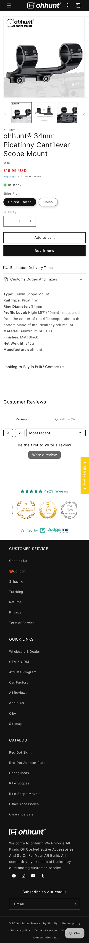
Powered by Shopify (44, 923)
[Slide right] (84, 114)
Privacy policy (20, 930)
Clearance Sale (21, 814)
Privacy (15, 612)
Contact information (46, 937)
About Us (16, 703)
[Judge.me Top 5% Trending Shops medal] (66, 510)
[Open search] (8, 433)
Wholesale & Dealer (24, 651)
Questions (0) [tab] (65, 419)
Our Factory (19, 682)
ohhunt (25, 923)
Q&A (12, 713)
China (48, 202)
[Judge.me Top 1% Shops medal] (44, 510)
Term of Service (22, 623)
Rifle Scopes (19, 783)
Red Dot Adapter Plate (27, 763)
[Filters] (19, 433)
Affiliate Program (22, 672)
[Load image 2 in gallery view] (44, 112)
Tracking (16, 592)
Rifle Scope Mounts (24, 794)
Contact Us (18, 561)
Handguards (19, 773)
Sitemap (15, 724)
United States (19, 202)
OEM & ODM (19, 662)
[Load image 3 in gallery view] (67, 112)
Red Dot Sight (20, 752)
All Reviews (18, 692)
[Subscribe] (75, 904)
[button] (9, 5)
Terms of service (45, 930)
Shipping (8, 176)
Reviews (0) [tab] (24, 419)
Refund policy (71, 923)
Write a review (44, 455)
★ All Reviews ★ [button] (85, 476)
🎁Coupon (17, 571)
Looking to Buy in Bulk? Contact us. (34, 366)
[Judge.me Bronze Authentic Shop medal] (22, 510)
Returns (15, 602)
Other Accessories (24, 804)
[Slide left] (5, 114)
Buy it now (44, 251)
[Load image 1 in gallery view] (21, 112)
